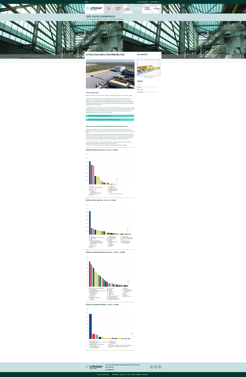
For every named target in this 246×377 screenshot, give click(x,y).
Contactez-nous (145, 374)
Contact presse (122, 374)
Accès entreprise (154, 2)
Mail (140, 87)
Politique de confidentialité (136, 374)
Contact (87, 2)
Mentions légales (115, 374)
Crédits (128, 374)
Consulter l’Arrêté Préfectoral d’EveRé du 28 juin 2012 (99, 115)
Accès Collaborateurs (143, 2)
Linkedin (141, 89)
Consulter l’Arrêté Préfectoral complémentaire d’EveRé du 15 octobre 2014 (104, 119)
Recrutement (157, 8)
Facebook (141, 92)
